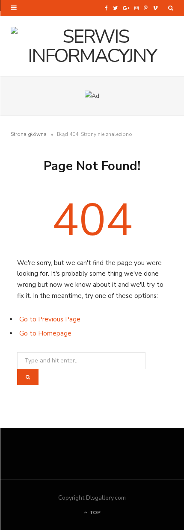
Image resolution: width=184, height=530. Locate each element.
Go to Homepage (45, 333)
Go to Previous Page (49, 319)
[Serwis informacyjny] (92, 46)
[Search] (170, 8)
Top (94, 512)
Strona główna (29, 134)
